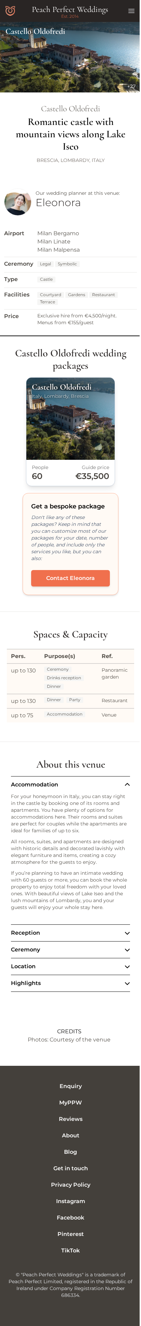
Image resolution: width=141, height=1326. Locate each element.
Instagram (67, 1208)
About (68, 1142)
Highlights (26, 990)
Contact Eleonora (70, 578)
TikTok (68, 1257)
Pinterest (68, 1241)
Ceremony (25, 956)
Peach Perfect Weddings (70, 9)
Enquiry (68, 1093)
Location (23, 973)
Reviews (68, 1126)
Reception (25, 939)
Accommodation (34, 784)
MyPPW (68, 1109)
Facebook (68, 1224)
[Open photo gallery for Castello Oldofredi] (70, 57)
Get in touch (68, 1175)
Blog (68, 1158)
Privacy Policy (68, 1191)
